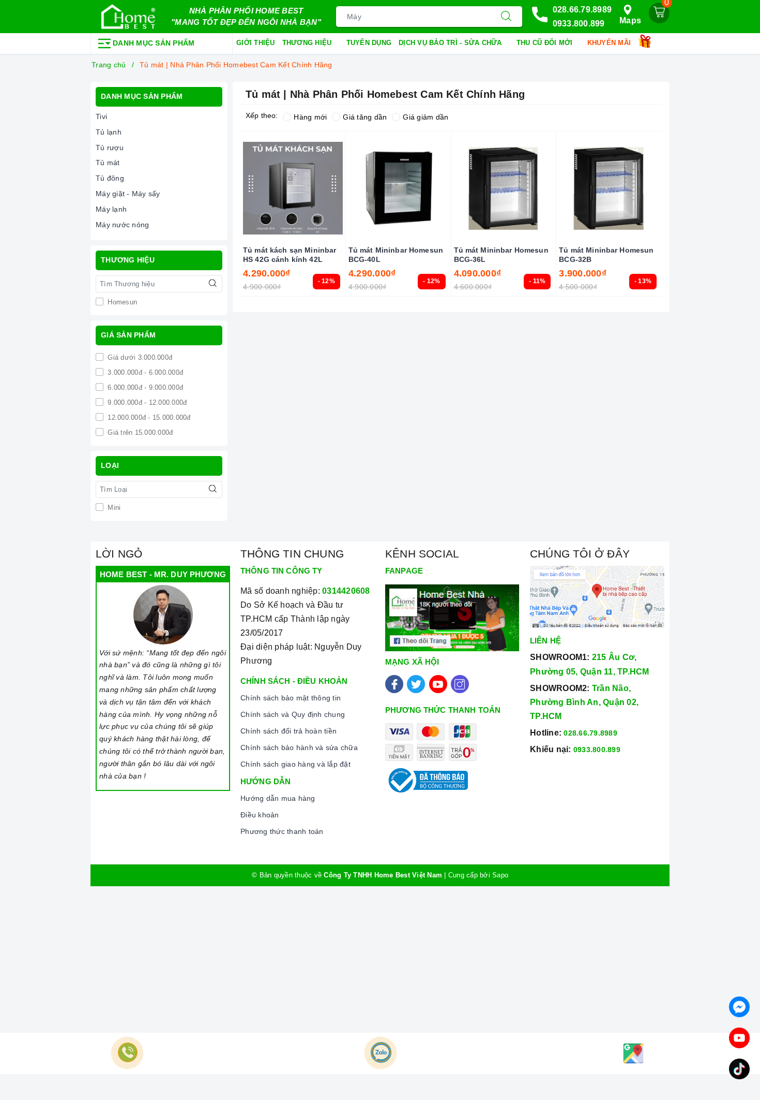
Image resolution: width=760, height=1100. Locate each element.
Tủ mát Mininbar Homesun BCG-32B (606, 254)
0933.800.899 (579, 23)
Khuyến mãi (610, 43)
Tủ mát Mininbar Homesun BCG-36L (501, 254)
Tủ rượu (110, 147)
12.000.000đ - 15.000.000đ (148, 417)
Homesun (121, 302)
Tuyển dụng (369, 43)
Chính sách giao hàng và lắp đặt (295, 764)
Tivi (101, 116)
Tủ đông (110, 178)
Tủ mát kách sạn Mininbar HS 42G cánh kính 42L (289, 254)
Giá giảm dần (425, 117)
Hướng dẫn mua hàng (277, 798)
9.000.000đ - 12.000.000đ (146, 402)
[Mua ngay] (244, 188)
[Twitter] (416, 684)
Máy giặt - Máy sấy (128, 193)
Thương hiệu (308, 43)
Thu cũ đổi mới (545, 43)
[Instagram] (460, 684)
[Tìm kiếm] (506, 16)
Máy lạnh (111, 209)
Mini (112, 507)
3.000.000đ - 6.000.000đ (144, 372)
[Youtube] (438, 684)
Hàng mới (310, 117)
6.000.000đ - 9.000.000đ (144, 387)
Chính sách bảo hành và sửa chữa (299, 747)
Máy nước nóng (122, 225)
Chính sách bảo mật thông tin (290, 698)
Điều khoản (259, 815)
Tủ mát (108, 162)
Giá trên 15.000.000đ (139, 432)
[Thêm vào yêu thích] (266, 188)
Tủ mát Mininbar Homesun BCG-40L (395, 254)
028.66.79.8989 (582, 9)
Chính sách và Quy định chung (292, 714)
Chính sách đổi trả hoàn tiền (288, 731)
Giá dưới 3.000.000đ (138, 357)
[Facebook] (394, 684)
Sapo (500, 875)
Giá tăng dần (365, 117)
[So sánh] (657, 188)
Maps (630, 20)
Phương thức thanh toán (282, 831)
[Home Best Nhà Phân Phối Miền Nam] (128, 17)
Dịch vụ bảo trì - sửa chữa (451, 43)
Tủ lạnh (108, 132)
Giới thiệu (255, 43)
